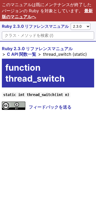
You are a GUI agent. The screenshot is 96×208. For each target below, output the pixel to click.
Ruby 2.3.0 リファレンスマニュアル (35, 26)
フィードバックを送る (50, 107)
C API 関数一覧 (21, 54)
